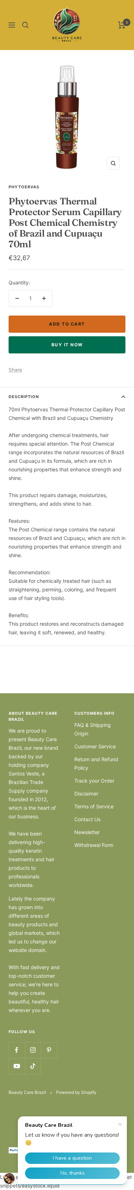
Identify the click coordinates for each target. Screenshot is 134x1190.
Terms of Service (94, 806)
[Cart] (121, 25)
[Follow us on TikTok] (33, 1066)
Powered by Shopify (76, 1092)
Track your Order (94, 781)
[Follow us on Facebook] (17, 1050)
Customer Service (95, 746)
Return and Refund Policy (96, 763)
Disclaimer (86, 793)
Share (15, 370)
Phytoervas (24, 186)
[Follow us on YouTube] (17, 1066)
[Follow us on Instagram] (33, 1050)
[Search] (25, 25)
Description (24, 396)
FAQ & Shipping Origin (92, 729)
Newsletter (87, 832)
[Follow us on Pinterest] (49, 1050)
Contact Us (87, 819)
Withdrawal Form (93, 845)
